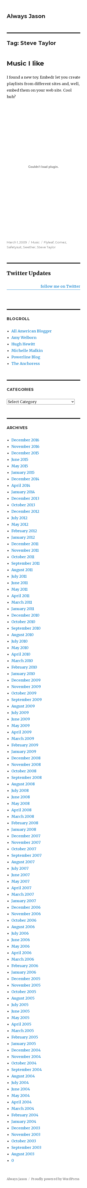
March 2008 (22, 816)
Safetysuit (14, 247)
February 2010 (24, 667)
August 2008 (23, 784)
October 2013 (23, 505)
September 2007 (26, 855)
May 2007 (20, 881)
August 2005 (23, 998)
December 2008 (26, 758)
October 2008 (23, 771)
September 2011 (25, 563)
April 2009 (21, 732)
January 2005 (23, 1043)
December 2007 (25, 836)
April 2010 (20, 654)
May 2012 (19, 524)
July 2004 (20, 1082)
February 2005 (24, 1037)
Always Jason (26, 16)
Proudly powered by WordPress (55, 1179)
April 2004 (21, 1102)
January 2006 (23, 972)
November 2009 (26, 686)
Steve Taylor (46, 247)
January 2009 (23, 751)
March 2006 (22, 959)
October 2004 (23, 1063)
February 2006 (24, 965)
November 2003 (25, 1134)
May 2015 (19, 466)
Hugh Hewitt (23, 344)
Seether (29, 247)
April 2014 (20, 485)
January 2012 (23, 537)
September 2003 (26, 1147)
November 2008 (26, 764)
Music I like (25, 63)
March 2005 (22, 1030)
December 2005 (25, 978)
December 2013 (25, 498)
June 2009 (20, 719)
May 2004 (20, 1095)
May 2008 (20, 803)
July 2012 (19, 518)
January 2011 (22, 608)
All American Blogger (31, 331)
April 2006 (21, 952)
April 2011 (20, 595)
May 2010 (20, 647)
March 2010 (22, 660)
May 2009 (20, 725)
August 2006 (23, 926)
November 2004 (26, 1056)
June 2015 (19, 459)
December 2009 (26, 680)
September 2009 (26, 699)
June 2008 (20, 797)
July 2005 (20, 1004)
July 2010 (19, 641)
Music (35, 242)
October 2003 (23, 1141)
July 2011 (19, 576)
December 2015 (25, 453)
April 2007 (21, 887)
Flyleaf (49, 242)
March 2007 (22, 894)
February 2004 (24, 1115)
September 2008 (26, 777)
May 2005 (20, 1017)
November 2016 (25, 446)
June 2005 (20, 1011)
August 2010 (22, 634)
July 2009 (20, 712)
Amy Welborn (23, 337)
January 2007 (23, 900)
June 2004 (20, 1089)
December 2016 (25, 440)
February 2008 (24, 823)
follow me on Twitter (60, 286)
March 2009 (22, 738)
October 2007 (23, 849)
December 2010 (25, 615)
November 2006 (26, 913)
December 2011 (25, 543)
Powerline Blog (25, 357)
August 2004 (23, 1076)
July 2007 (20, 868)
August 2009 (23, 706)
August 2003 (22, 1154)
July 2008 (20, 790)
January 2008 (23, 829)
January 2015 (23, 472)
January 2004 (23, 1121)
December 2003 (25, 1128)
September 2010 (26, 628)
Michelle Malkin (27, 350)
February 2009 (24, 745)
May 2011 (19, 589)
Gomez (60, 242)
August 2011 (22, 569)
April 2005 (21, 1024)
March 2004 (22, 1108)
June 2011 (19, 582)
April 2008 (21, 810)
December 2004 (26, 1050)
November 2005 (26, 985)
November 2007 (26, 842)
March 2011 (21, 602)
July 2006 (20, 933)
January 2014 (23, 492)
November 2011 (25, 550)
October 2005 (23, 991)
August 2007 (23, 862)
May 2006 (20, 946)
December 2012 (25, 511)
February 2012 (24, 531)
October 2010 (23, 621)
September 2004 (26, 1069)
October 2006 (23, 920)
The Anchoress (25, 363)
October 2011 (22, 556)
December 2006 (26, 907)
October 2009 (23, 693)
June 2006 (20, 939)
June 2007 (20, 875)
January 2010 (23, 673)
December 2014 (25, 479)
